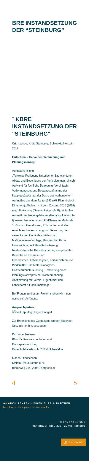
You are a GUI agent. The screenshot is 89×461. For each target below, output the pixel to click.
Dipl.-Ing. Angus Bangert (36, 312)
